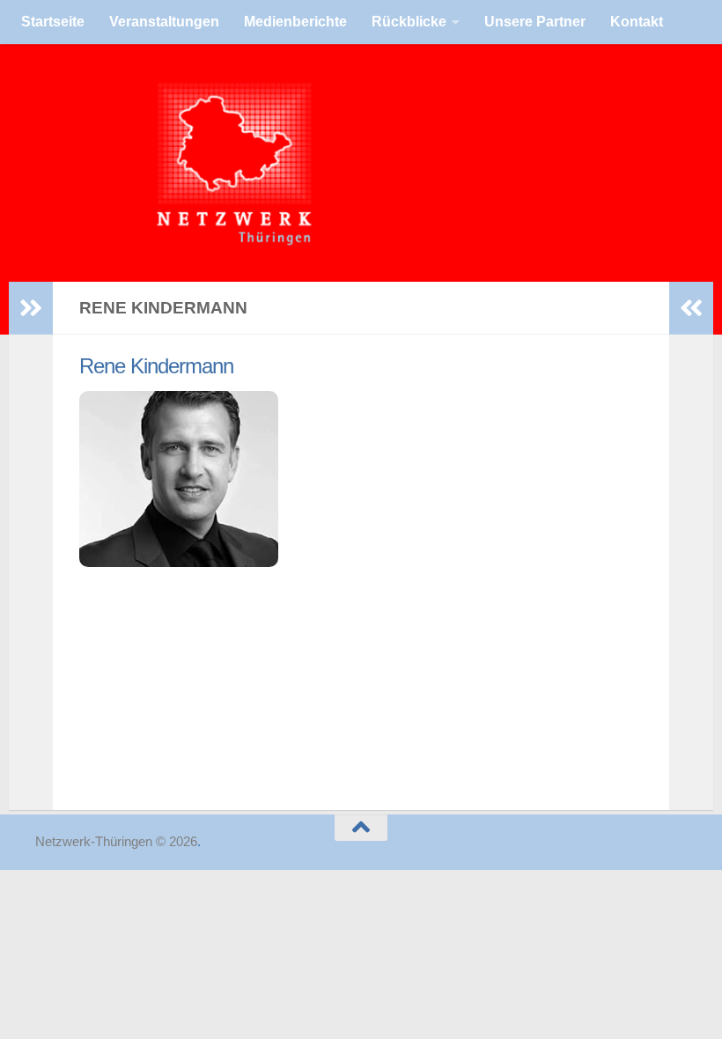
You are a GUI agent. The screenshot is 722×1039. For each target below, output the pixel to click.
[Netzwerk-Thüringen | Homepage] (115, 163)
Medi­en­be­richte (295, 21)
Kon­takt (636, 21)
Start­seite (53, 21)
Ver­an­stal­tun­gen (164, 21)
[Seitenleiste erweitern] (31, 308)
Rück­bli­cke (409, 21)
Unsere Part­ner (535, 21)
